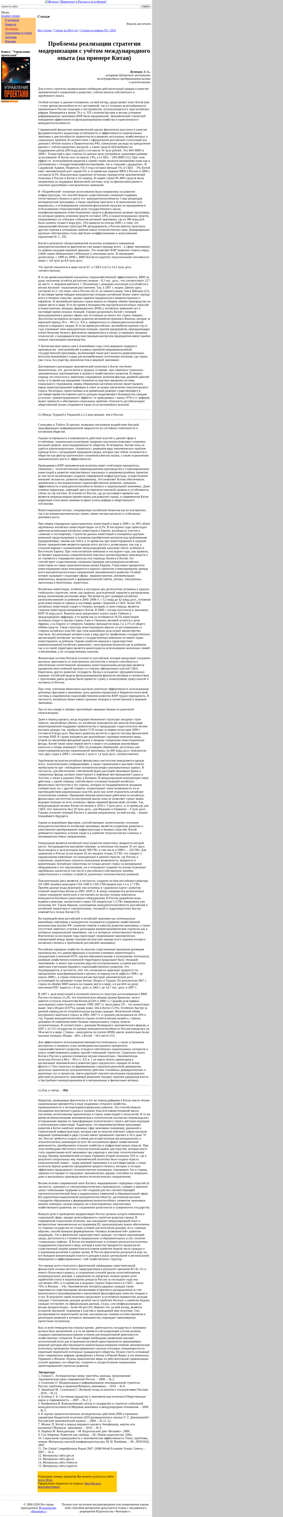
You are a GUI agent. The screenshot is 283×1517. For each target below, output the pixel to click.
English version (10, 16)
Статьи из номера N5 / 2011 (98, 30)
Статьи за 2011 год (66, 30)
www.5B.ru (45, 1480)
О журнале (12, 20)
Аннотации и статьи (18, 32)
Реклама (10, 41)
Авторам (11, 37)
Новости (10, 24)
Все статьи (45, 30)
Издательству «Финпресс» (43, 1509)
